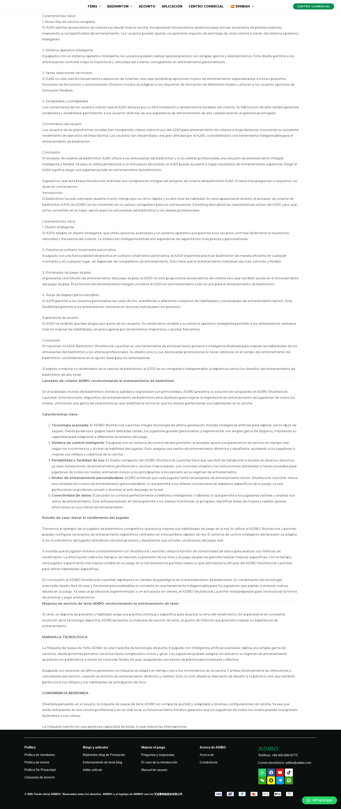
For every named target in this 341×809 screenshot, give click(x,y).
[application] (99, 6)
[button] (319, 800)
